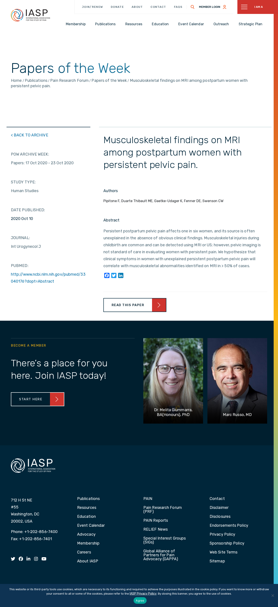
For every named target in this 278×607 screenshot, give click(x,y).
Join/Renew (92, 6)
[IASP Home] (30, 15)
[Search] (193, 7)
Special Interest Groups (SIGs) (164, 540)
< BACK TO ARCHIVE (29, 135)
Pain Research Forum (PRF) (162, 510)
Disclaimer (219, 508)
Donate (117, 6)
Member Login (209, 6)
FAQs (178, 6)
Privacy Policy (222, 534)
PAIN (147, 499)
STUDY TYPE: (23, 182)
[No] (272, 595)
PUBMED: (19, 265)
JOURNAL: (20, 237)
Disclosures (220, 517)
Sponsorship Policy (227, 543)
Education (86, 517)
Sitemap (217, 561)
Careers (84, 552)
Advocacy (86, 534)
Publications (88, 499)
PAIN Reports (155, 520)
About (137, 6)
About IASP (87, 561)
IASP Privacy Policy (143, 593)
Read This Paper (128, 305)
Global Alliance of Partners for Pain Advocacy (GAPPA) (160, 555)
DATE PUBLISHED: (28, 210)
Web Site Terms (223, 552)
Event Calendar (91, 525)
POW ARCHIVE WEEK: (30, 154)
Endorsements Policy (229, 525)
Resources (86, 508)
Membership (88, 543)
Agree (140, 600)
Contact (158, 6)
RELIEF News (155, 529)
